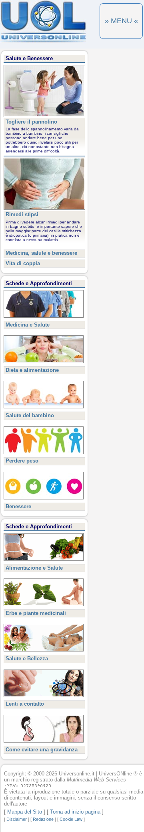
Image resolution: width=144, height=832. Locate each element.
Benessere (18, 506)
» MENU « (121, 21)
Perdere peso (22, 461)
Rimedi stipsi (22, 214)
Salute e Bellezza (27, 658)
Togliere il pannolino (31, 122)
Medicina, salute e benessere (41, 253)
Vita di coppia (23, 263)
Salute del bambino (30, 415)
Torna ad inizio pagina (75, 812)
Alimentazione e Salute (34, 568)
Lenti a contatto (25, 704)
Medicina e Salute (28, 325)
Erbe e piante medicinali (36, 613)
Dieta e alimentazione (32, 370)
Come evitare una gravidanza (42, 750)
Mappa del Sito (24, 812)
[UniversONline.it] (43, 42)
